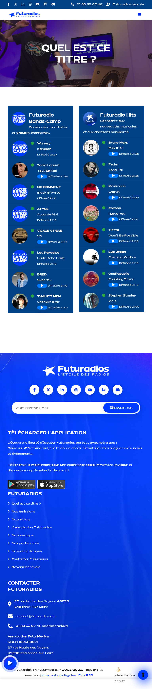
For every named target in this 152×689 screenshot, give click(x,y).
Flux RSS (85, 675)
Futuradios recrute (128, 4)
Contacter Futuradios (30, 559)
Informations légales (59, 675)
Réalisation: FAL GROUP (125, 678)
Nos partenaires (25, 543)
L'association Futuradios (32, 527)
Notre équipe (22, 535)
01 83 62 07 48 (89, 4)
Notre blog (21, 519)
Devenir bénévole (26, 567)
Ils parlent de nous (27, 551)
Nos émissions (23, 511)
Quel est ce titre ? (26, 503)
